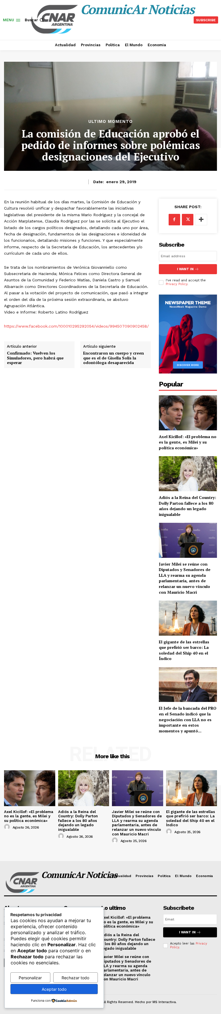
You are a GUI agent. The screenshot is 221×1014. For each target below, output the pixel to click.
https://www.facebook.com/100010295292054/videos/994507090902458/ (76, 326)
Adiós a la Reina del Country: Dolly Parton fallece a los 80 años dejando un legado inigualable (187, 506)
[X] (187, 219)
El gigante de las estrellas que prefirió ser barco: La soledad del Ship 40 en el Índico (184, 650)
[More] (201, 219)
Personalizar (30, 977)
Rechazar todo (75, 977)
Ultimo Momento (110, 121)
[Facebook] (174, 219)
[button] (35, 20)
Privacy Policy (176, 284)
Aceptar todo (54, 989)
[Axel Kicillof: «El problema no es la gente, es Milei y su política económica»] (188, 412)
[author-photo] (8, 827)
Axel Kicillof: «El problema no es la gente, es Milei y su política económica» (187, 442)
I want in (185, 269)
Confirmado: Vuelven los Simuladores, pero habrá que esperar (35, 358)
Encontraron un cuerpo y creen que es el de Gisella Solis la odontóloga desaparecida (113, 358)
